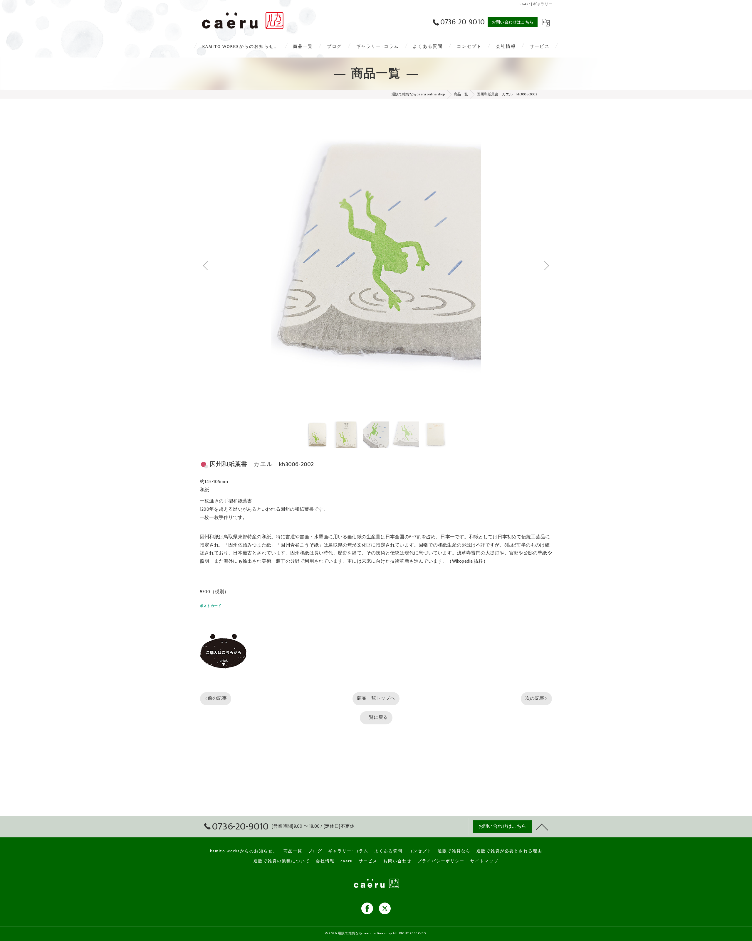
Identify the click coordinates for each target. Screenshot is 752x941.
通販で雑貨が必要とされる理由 (509, 851)
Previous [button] (288, 224)
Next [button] (464, 224)
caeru (346, 861)
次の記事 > (536, 614)
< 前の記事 (215, 614)
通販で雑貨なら (454, 851)
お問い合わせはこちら (512, 22)
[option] (316, 351)
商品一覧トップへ (376, 614)
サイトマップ (484, 861)
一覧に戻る (376, 633)
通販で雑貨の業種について (282, 861)
